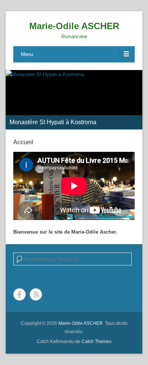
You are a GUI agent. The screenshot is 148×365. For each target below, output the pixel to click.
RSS (36, 294)
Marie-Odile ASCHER (74, 26)
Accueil (23, 142)
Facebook (19, 294)
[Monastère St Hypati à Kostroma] (74, 99)
